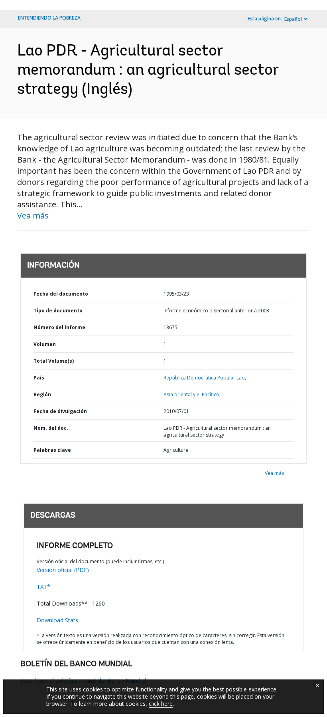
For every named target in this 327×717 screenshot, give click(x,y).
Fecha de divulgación (60, 411)
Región (42, 394)
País (38, 377)
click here (161, 703)
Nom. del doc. (50, 428)
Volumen (44, 344)
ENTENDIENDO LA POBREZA (49, 17)
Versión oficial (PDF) (63, 570)
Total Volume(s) (53, 361)
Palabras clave (52, 450)
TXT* (43, 586)
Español (293, 19)
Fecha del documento (60, 293)
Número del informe (59, 327)
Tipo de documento (58, 310)
